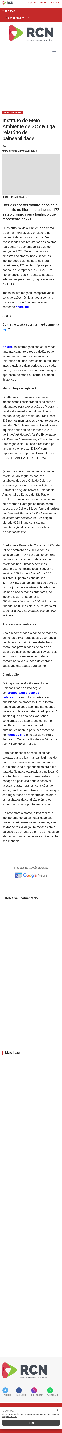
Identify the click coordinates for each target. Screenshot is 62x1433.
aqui (5, 329)
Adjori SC (32, 2)
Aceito (31, 1422)
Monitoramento (12, 112)
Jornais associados (49, 2)
